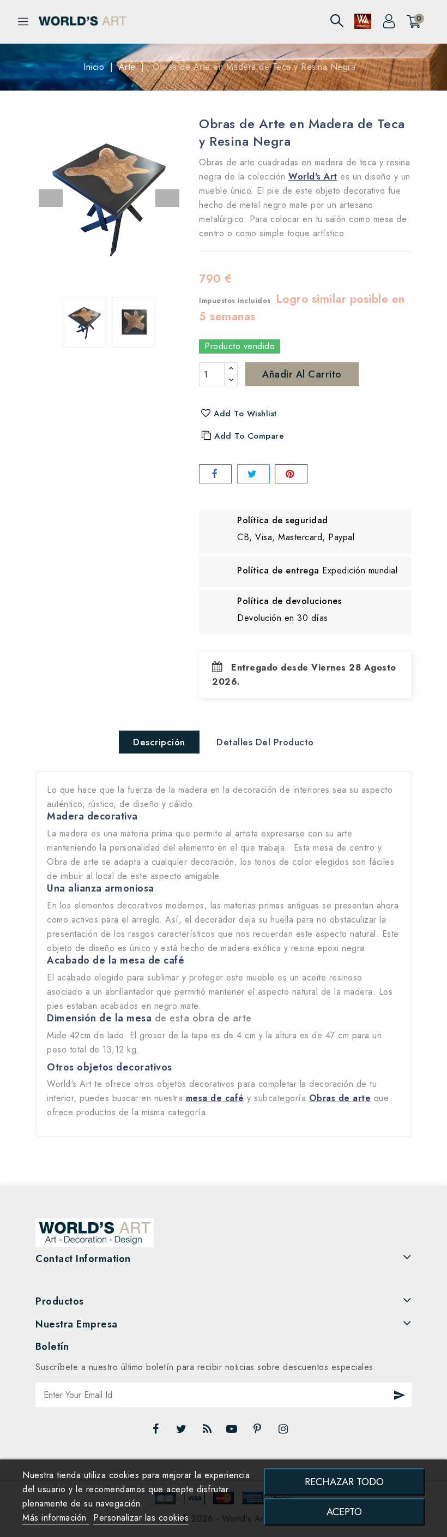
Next (167, 198)
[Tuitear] (253, 474)
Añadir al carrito (302, 374)
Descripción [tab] (159, 742)
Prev (51, 198)
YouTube (232, 1432)
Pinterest (259, 1432)
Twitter (182, 1432)
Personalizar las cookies (141, 1517)
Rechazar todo (344, 1481)
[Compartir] (215, 474)
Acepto (344, 1511)
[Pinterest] (291, 474)
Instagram (285, 1432)
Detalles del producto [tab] (265, 742)
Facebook (157, 1432)
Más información (55, 1517)
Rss (208, 1432)
